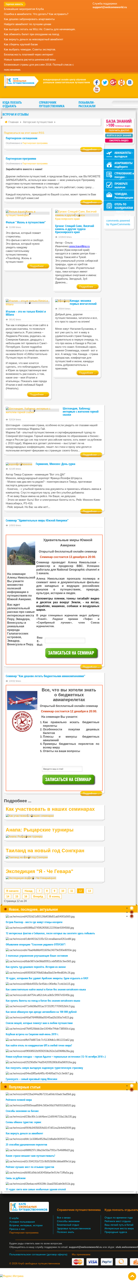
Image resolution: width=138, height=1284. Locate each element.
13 (89, 890)
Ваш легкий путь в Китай (119, 1225)
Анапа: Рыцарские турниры (39, 830)
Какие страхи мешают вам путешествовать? (30, 1155)
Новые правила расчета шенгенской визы (30, 59)
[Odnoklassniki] (121, 82)
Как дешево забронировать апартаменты (29, 19)
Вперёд (38, 896)
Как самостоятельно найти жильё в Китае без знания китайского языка (46, 989)
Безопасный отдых (68, 1225)
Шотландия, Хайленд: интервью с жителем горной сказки (80, 411)
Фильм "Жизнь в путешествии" (26, 222)
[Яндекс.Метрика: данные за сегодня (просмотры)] (11, 1276)
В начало (12, 890)
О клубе (14, 1218)
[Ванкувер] (62, 300)
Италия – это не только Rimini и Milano (26, 313)
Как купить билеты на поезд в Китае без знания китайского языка (43, 1000)
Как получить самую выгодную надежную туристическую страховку (44, 1067)
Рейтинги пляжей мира (19, 1099)
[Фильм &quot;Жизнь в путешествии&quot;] (28, 213)
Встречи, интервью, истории (26, 1225)
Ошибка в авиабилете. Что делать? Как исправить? (36, 14)
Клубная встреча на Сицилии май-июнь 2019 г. (32, 1034)
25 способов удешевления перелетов (26, 1144)
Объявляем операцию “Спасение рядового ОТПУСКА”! (35, 944)
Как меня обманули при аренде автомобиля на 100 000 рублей (41, 1012)
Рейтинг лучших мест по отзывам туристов (30, 1167)
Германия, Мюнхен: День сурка (55, 464)
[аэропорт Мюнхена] (19, 463)
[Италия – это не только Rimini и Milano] (28, 302)
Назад (29, 890)
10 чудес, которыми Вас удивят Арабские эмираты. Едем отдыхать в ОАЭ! (47, 978)
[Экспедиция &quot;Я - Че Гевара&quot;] (31, 877)
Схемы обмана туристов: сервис (23, 1122)
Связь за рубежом (16, 1178)
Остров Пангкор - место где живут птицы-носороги (34, 922)
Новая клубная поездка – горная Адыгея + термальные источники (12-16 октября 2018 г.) (56, 1056)
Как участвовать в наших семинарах (50, 809)
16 (25, 896)
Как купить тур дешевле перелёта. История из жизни (36, 967)
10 (62, 890)
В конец (54, 896)
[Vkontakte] (129, 82)
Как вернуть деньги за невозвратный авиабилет (33, 39)
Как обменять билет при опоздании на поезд (31, 34)
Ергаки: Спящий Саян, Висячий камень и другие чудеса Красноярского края (74, 229)
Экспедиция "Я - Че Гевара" (39, 871)
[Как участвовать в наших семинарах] (30, 815)
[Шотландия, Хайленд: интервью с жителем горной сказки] (32, 410)
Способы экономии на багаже (22, 1111)
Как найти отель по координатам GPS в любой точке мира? (39, 1045)
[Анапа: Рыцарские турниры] (24, 836)
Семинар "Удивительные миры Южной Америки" (37, 520)
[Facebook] (96, 82)
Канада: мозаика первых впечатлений (83, 302)
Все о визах (64, 1217)
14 (7, 896)
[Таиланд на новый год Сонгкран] (27, 857)
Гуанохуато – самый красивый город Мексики (31, 1079)
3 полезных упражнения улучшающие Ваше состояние (37, 955)
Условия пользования (22, 1221)
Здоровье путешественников (74, 1228)
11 (71, 890)
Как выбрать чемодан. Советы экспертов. (30, 49)
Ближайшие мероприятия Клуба (24, 8)
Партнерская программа (35, 143)
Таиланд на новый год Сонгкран (45, 850)
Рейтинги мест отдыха (118, 1221)
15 (16, 896)
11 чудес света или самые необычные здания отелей (36, 1189)
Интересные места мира (119, 1228)
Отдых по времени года (119, 1217)
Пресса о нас (17, 1229)
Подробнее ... (91, 149)
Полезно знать (65, 1232)
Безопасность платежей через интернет (28, 54)
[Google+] (113, 82)
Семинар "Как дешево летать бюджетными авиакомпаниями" (45, 676)
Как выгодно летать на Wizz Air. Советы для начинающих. (40, 29)
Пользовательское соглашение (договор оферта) (38, 1254)
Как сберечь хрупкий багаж (21, 44)
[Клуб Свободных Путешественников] (47, 81)
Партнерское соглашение (21, 138)
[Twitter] (105, 82)
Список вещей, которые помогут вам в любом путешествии (39, 1023)
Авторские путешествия (38, 122)
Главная (13, 122)
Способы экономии (68, 1221)
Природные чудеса (116, 1232)
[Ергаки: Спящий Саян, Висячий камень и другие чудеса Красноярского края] (77, 214)
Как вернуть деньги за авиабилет (24, 1133)
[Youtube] (96, 89)
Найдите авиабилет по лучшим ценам (27, 24)
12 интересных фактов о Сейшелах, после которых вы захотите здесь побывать (50, 933)
